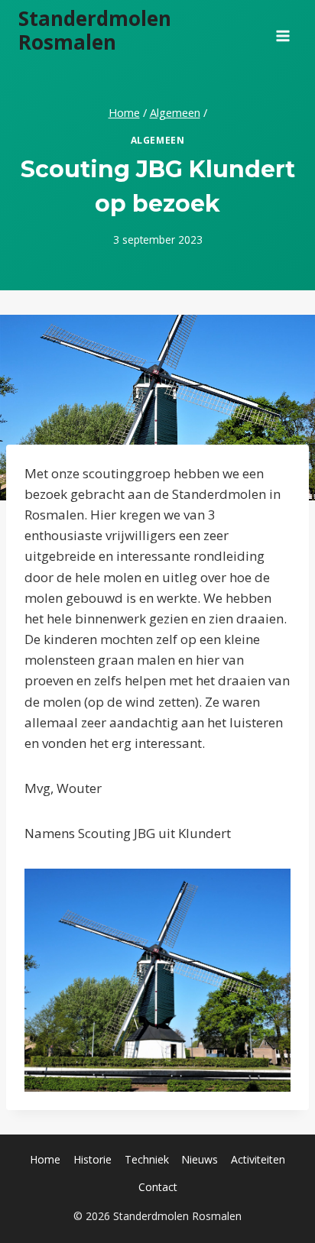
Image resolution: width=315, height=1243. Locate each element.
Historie (92, 1159)
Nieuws (199, 1159)
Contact (157, 1187)
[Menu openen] (282, 31)
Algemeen (158, 140)
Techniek (147, 1159)
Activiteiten (258, 1159)
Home (45, 1159)
